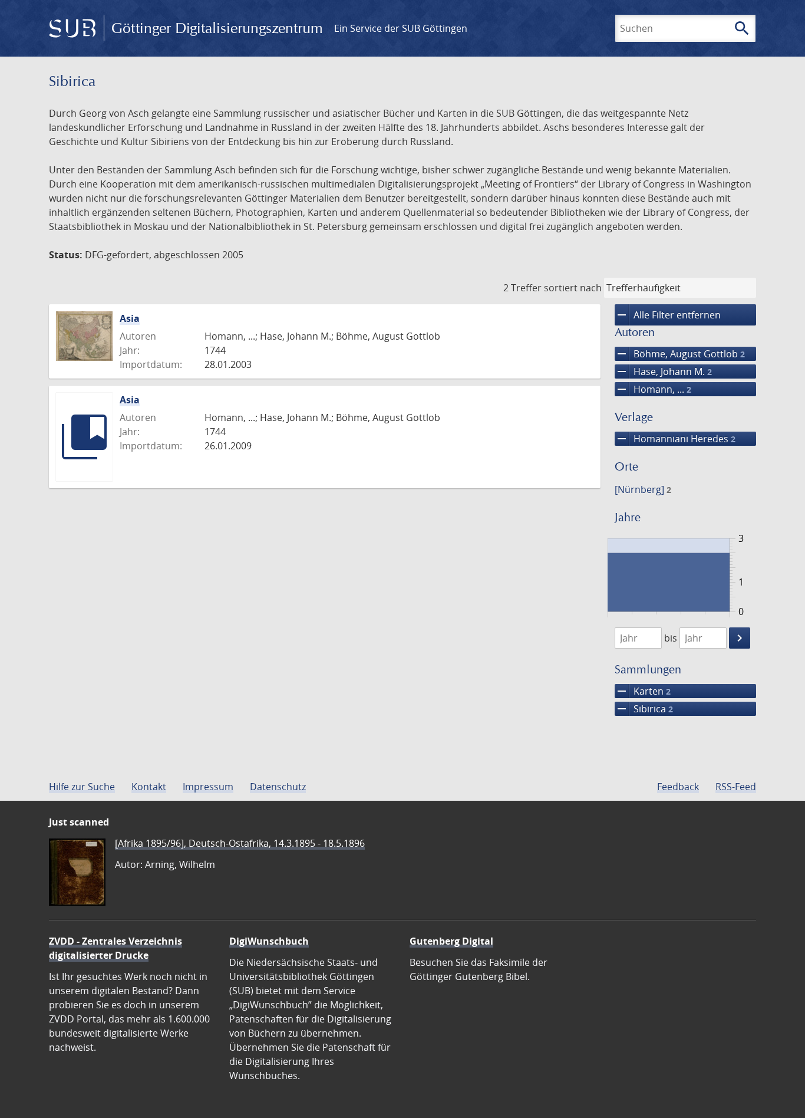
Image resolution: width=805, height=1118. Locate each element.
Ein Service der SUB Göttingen (400, 28)
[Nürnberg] (643, 489)
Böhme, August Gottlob (680, 354)
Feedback (678, 786)
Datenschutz (278, 786)
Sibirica (644, 709)
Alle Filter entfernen (668, 315)
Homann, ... (653, 389)
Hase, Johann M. (663, 371)
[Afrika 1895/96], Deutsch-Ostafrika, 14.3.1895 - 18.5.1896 (240, 843)
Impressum (208, 786)
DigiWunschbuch (269, 941)
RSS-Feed (735, 786)
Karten (643, 691)
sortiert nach (573, 287)
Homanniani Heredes (675, 439)
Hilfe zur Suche (82, 786)
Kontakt (148, 786)
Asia (130, 318)
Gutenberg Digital (451, 941)
